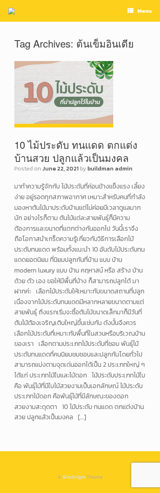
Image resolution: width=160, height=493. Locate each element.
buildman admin (110, 168)
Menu (144, 11)
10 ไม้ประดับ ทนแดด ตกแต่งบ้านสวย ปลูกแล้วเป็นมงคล (75, 151)
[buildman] (11, 11)
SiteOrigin (73, 477)
